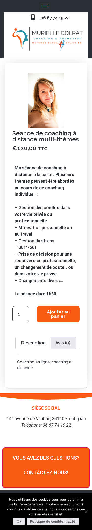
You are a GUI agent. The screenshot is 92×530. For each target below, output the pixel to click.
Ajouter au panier (58, 314)
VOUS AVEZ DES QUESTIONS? (46, 458)
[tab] (33, 343)
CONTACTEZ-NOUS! (46, 473)
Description (33, 342)
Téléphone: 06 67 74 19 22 (46, 425)
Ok (19, 521)
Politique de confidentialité (52, 521)
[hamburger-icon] (44, 6)
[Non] (85, 511)
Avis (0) (62, 342)
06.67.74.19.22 (54, 17)
